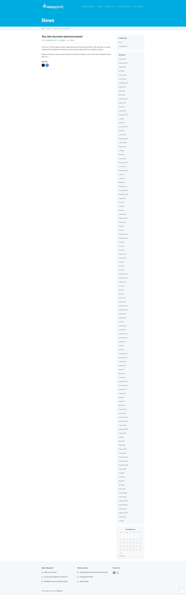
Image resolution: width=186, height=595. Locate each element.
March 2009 (122, 445)
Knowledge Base (87, 6)
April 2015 (121, 270)
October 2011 (122, 361)
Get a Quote (138, 6)
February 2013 (123, 325)
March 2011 (122, 373)
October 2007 (122, 509)
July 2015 (121, 262)
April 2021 (121, 130)
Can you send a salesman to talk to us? (56, 577)
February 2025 (123, 75)
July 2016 (121, 242)
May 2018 (121, 210)
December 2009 (123, 417)
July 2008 (121, 473)
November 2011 (123, 357)
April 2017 (121, 230)
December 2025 (123, 63)
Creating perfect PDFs (86, 577)
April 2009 (121, 441)
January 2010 (122, 413)
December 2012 (123, 333)
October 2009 (122, 425)
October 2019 (122, 166)
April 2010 (121, 401)
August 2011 (122, 365)
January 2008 (122, 497)
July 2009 (121, 437)
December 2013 (123, 306)
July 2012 (121, 345)
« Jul (120, 556)
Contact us (110, 6)
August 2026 (122, 59)
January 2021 (122, 134)
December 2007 (123, 501)
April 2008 (121, 485)
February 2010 (123, 409)
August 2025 (122, 67)
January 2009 (122, 453)
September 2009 (123, 429)
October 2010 (122, 389)
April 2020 (121, 154)
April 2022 (121, 122)
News (100, 6)
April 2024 (121, 91)
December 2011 (123, 353)
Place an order (124, 6)
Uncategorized (123, 46)
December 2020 (123, 138)
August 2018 (122, 198)
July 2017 (121, 226)
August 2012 (122, 341)
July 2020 (121, 150)
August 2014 (122, 282)
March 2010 (122, 405)
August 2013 (122, 318)
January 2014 (122, 302)
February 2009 (123, 449)
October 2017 (122, 222)
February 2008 (123, 493)
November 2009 (123, 421)
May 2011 (121, 369)
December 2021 (123, 126)
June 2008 (121, 477)
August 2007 (122, 517)
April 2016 (121, 250)
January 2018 (122, 214)
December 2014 (123, 274)
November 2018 (123, 190)
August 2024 (122, 87)
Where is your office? (50, 572)
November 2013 (123, 310)
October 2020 (122, 142)
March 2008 (122, 489)
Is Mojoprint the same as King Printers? (56, 581)
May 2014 (121, 290)
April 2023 (121, 107)
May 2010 (121, 397)
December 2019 (123, 162)
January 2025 (122, 79)
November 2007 (123, 505)
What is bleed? (84, 581)
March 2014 (122, 298)
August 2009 (122, 433)
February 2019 (123, 186)
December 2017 (123, 218)
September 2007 (123, 513)
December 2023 (123, 99)
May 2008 (121, 481)
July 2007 (121, 521)
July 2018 (121, 202)
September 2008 (123, 465)
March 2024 (122, 95)
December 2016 (123, 234)
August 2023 (122, 103)
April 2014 (121, 294)
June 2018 (121, 206)
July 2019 (121, 174)
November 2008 (123, 461)
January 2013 (122, 329)
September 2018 (123, 194)
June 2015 (121, 266)
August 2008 (122, 469)
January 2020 (122, 158)
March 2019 (122, 182)
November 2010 (123, 385)
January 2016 (122, 254)
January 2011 (122, 377)
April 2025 (121, 71)
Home (43, 28)
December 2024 (123, 83)
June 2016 (121, 246)
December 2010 (123, 381)
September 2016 (123, 238)
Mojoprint (62, 40)
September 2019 (123, 170)
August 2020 (122, 146)
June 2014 (121, 286)
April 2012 (121, 349)
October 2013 (122, 314)
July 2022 (121, 119)
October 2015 (122, 258)
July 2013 (121, 321)
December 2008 (123, 457)
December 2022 (123, 115)
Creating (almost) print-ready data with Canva (94, 572)
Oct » (123, 556)
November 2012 (123, 337)
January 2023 (122, 111)
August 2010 (122, 393)
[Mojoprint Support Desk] (53, 10)
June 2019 (121, 178)
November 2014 (123, 278)
